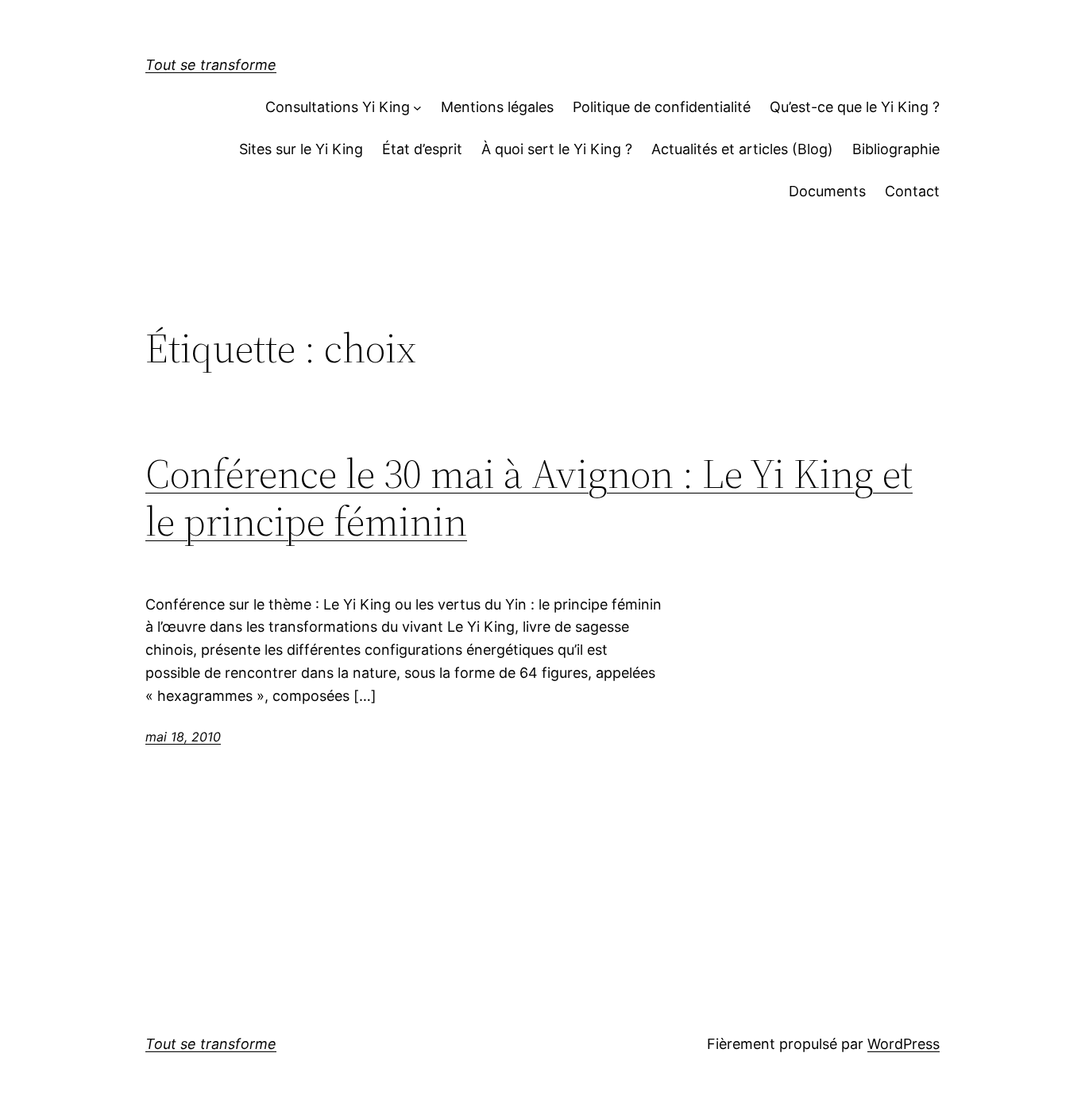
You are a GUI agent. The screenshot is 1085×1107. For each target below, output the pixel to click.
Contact (912, 191)
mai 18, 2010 (183, 737)
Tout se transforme (210, 64)
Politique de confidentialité (662, 107)
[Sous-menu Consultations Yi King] (417, 107)
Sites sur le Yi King (301, 149)
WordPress (903, 1043)
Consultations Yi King (337, 107)
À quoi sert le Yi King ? (556, 149)
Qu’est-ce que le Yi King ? (855, 107)
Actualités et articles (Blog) (742, 149)
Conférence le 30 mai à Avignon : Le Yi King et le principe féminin (529, 497)
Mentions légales (497, 107)
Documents (827, 191)
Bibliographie (896, 149)
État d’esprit (422, 149)
